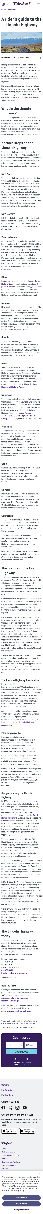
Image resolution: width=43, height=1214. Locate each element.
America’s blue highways (20, 1011)
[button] (40, 57)
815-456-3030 (7, 970)
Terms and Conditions (11, 1188)
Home (3, 9)
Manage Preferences (21, 1210)
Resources (12, 9)
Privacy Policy (19, 1190)
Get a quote (21, 1051)
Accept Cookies (21, 1197)
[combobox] (7, 1045)
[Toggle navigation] (38, 4)
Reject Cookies (21, 1204)
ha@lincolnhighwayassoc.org (14, 973)
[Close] (39, 1174)
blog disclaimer (31, 1023)
